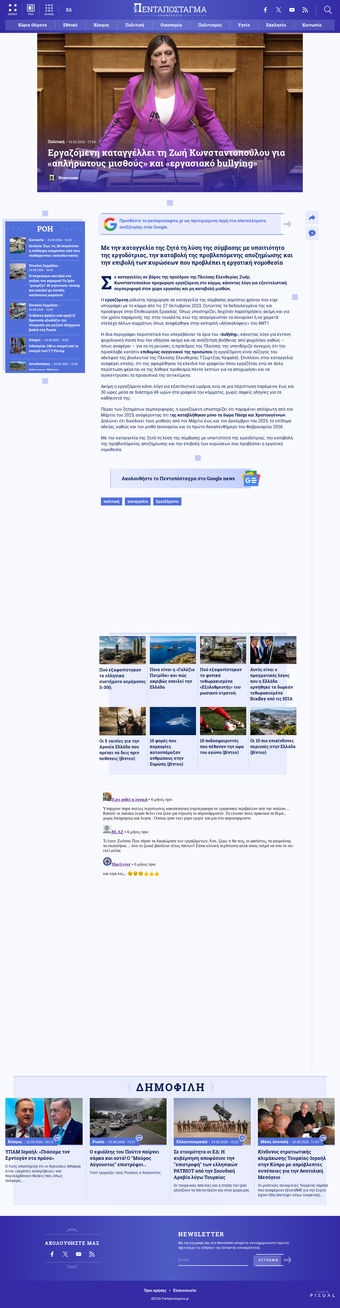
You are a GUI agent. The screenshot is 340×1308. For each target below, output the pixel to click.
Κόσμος (101, 25)
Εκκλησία (276, 25)
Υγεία (244, 25)
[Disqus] (198, 856)
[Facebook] (265, 9)
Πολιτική (134, 25)
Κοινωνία (312, 25)
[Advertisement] (198, 575)
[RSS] (305, 9)
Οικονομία (171, 25)
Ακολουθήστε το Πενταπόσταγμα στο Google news (178, 478)
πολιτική (112, 501)
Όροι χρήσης (155, 1290)
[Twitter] (278, 9)
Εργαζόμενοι (167, 501)
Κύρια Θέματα (32, 25)
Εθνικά (70, 25)
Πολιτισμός (210, 25)
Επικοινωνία (184, 1290)
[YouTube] (292, 9)
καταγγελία (138, 501)
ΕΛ (69, 9)
